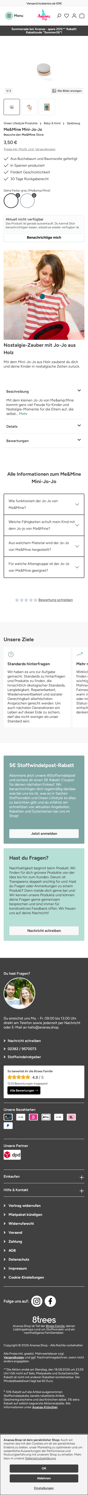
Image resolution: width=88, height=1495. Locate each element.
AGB (12, 1250)
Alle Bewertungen (22, 1090)
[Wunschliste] (66, 15)
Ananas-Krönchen (45, 1407)
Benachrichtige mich (44, 237)
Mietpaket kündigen (25, 1214)
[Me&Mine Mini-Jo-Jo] (44, 69)
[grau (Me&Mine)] (11, 200)
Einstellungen (44, 1488)
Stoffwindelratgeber (24, 1057)
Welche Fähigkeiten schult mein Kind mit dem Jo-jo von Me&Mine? (42, 525)
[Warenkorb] (81, 15)
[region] (44, 80)
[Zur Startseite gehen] (44, 15)
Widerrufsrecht (21, 1223)
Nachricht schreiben (24, 1041)
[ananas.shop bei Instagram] (36, 1301)
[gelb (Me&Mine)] (27, 200)
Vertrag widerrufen (24, 1205)
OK (44, 1468)
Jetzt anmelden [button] (44, 833)
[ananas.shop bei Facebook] (50, 1301)
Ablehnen (44, 1478)
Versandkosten (14, 1357)
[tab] (44, 402)
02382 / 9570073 (22, 1049)
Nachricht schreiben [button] (44, 930)
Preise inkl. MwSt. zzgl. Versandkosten (30, 149)
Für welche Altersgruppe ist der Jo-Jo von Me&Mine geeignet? (39, 567)
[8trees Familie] (44, 1319)
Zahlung (15, 1241)
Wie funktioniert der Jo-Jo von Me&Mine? (33, 504)
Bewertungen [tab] (17, 441)
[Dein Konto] (74, 15)
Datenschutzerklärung (40, 1458)
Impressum (17, 1268)
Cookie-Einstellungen (26, 1277)
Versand (15, 1232)
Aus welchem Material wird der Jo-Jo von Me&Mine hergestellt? (39, 546)
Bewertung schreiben (55, 600)
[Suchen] (59, 15)
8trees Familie (55, 1326)
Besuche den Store (24, 134)
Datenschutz (18, 1259)
